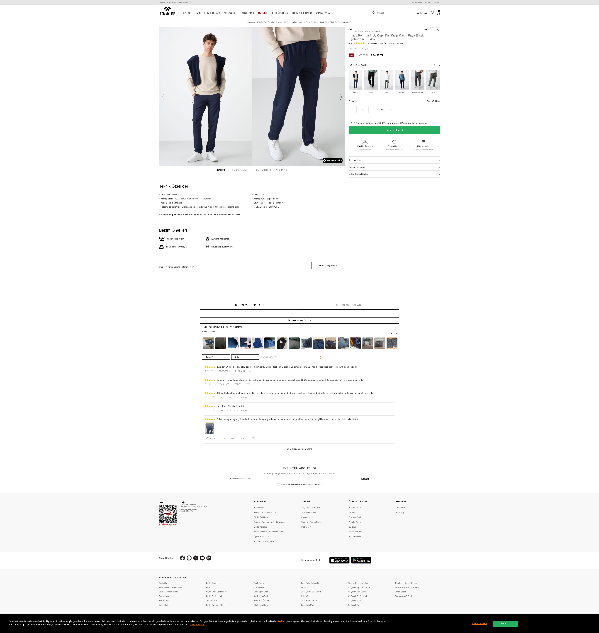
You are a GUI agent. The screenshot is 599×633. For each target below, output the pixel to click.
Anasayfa (251, 22)
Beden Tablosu (433, 101)
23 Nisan (352, 527)
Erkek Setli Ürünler (261, 600)
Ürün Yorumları (249, 305)
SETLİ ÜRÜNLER (279, 13)
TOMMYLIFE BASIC (302, 13)
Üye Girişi (400, 512)
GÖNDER (364, 479)
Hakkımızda (259, 508)
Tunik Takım (258, 583)
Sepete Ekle (393, 130)
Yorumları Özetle (301, 320)
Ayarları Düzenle (479, 623)
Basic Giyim (164, 583)
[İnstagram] (189, 557)
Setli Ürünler (306, 596)
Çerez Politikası (197, 624)
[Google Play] (361, 560)
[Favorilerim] (432, 13)
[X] (195, 557)
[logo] (167, 11)
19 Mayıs (352, 512)
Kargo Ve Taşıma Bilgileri (312, 522)
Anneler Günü (355, 522)
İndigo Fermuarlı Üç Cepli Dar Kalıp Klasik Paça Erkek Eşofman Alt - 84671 (320, 22)
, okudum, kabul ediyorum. (301, 484)
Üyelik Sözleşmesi (262, 537)
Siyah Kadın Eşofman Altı (216, 592)
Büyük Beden (400, 592)
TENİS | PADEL (246, 13)
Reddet (281, 621)
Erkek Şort (163, 605)
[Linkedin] (208, 557)
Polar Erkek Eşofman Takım (170, 587)
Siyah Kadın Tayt (260, 596)
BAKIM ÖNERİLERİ (262, 170)
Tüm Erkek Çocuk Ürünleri (406, 583)
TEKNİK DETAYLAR (238, 170)
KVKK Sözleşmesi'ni (290, 484)
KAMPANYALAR (323, 13)
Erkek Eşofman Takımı (168, 592)
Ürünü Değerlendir (328, 265)
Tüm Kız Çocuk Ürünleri (358, 583)
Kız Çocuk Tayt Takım (357, 592)
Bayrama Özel (355, 517)
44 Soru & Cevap (397, 43)
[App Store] (339, 560)
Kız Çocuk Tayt (354, 605)
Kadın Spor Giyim (260, 592)
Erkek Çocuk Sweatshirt (311, 592)
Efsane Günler (355, 537)
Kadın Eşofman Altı (214, 596)
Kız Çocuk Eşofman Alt (357, 596)
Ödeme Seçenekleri (358, 167)
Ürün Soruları (349, 305)
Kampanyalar (307, 517)
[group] (205, 96)
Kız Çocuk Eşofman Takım (359, 587)
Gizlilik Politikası (261, 517)
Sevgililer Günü (355, 532)
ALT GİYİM (269, 22)
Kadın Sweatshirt (213, 583)
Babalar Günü (355, 508)
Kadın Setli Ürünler (309, 605)
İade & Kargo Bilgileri (358, 174)
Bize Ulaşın (306, 527)
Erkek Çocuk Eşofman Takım (407, 587)
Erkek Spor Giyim (260, 605)
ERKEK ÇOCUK (212, 13)
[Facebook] (182, 557)
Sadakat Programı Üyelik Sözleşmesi (269, 522)
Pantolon (304, 587)
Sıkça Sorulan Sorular (310, 508)
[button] (163, 97)
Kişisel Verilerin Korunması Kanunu (269, 532)
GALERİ (221, 170)
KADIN (186, 13)
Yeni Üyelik (401, 508)
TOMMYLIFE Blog (309, 512)
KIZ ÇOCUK (230, 13)
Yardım (428, 2)
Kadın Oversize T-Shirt (215, 605)
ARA (419, 13)
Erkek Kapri (164, 600)
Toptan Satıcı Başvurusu (264, 541)
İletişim (437, 2)
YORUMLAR (281, 170)
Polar (208, 587)
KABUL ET (505, 623)
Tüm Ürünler (211, 600)
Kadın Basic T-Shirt (309, 600)
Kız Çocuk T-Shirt (355, 600)
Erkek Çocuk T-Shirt (403, 596)
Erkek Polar (164, 596)
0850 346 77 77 (187, 511)
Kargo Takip (417, 2)
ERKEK (197, 13)
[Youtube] (202, 557)
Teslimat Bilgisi (356, 160)
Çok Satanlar (259, 587)
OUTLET (262, 13)
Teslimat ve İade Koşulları (265, 512)
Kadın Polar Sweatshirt (310, 583)
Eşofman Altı (281, 22)
